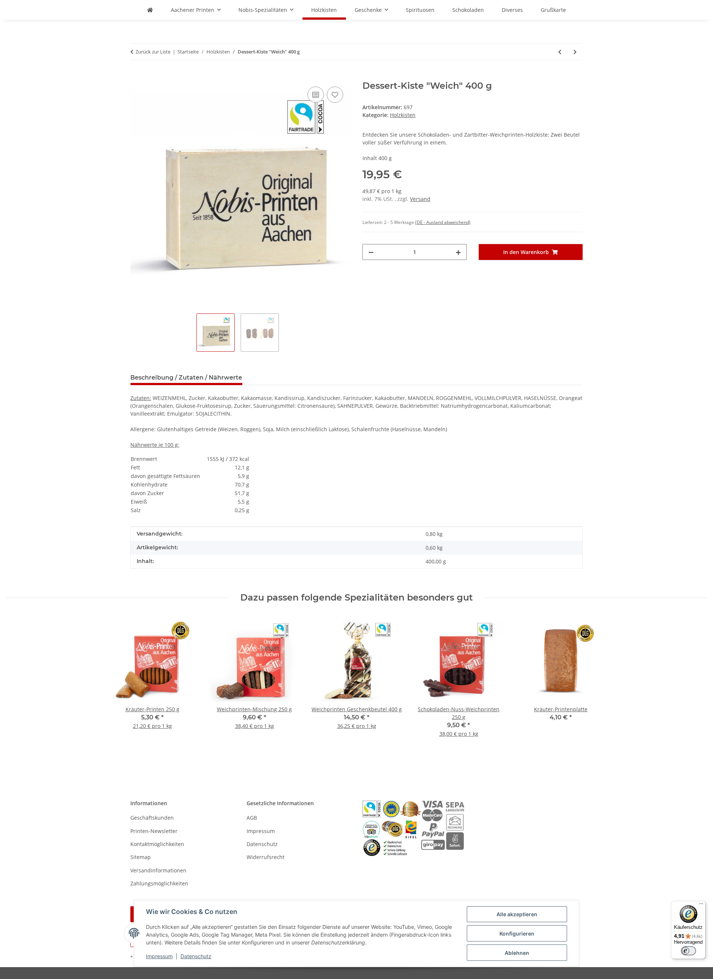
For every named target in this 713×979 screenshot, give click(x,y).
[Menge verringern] (371, 252)
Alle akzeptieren (517, 914)
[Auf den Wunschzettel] (335, 95)
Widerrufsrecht (265, 857)
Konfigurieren (516, 933)
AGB (252, 817)
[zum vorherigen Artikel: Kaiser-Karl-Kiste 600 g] (559, 52)
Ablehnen (517, 953)
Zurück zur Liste (153, 51)
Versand (420, 198)
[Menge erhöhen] (458, 252)
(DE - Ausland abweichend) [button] (443, 222)
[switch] (688, 950)
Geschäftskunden (152, 817)
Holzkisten (403, 114)
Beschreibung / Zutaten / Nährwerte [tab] (186, 377)
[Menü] (701, 905)
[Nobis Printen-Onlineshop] (150, 10)
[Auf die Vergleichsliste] (315, 95)
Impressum (159, 956)
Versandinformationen (158, 870)
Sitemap (140, 857)
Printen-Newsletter (154, 831)
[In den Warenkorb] (136, 76)
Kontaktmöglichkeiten (157, 844)
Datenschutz (195, 956)
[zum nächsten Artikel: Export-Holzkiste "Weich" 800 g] (575, 52)
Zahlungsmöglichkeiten (159, 883)
